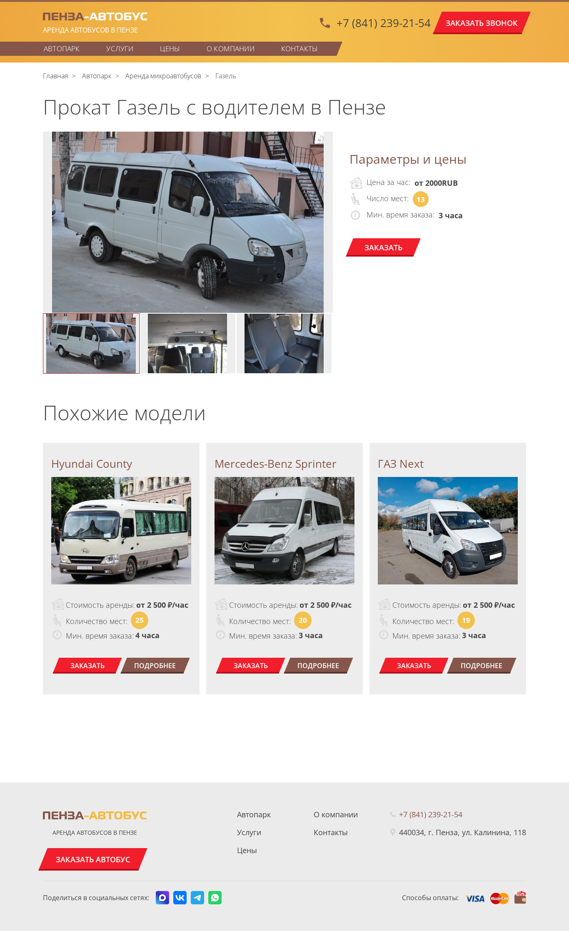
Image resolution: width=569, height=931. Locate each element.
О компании (231, 48)
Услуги (119, 48)
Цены (170, 48)
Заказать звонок (482, 23)
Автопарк (62, 48)
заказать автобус (93, 859)
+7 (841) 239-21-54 (384, 22)
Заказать (383, 247)
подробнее (155, 665)
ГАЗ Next (401, 463)
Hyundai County (91, 463)
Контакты (299, 48)
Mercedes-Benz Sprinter (276, 463)
